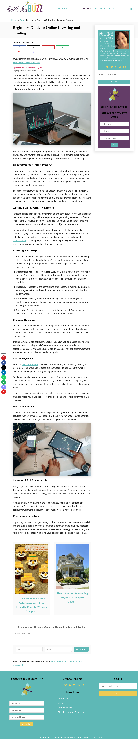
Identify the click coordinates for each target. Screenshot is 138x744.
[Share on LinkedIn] (3, 372)
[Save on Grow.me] (72, 47)
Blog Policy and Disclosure (72, 712)
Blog (22, 20)
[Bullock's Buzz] (24, 9)
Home (14, 20)
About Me (63, 698)
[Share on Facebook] (19, 47)
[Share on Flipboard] (19, 51)
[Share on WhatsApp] (3, 377)
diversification (19, 240)
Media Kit (63, 703)
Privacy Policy (65, 707)
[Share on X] (33, 47)
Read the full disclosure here (26, 62)
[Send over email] (62, 47)
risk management (30, 364)
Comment (81, 649)
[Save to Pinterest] (48, 47)
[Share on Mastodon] (33, 51)
